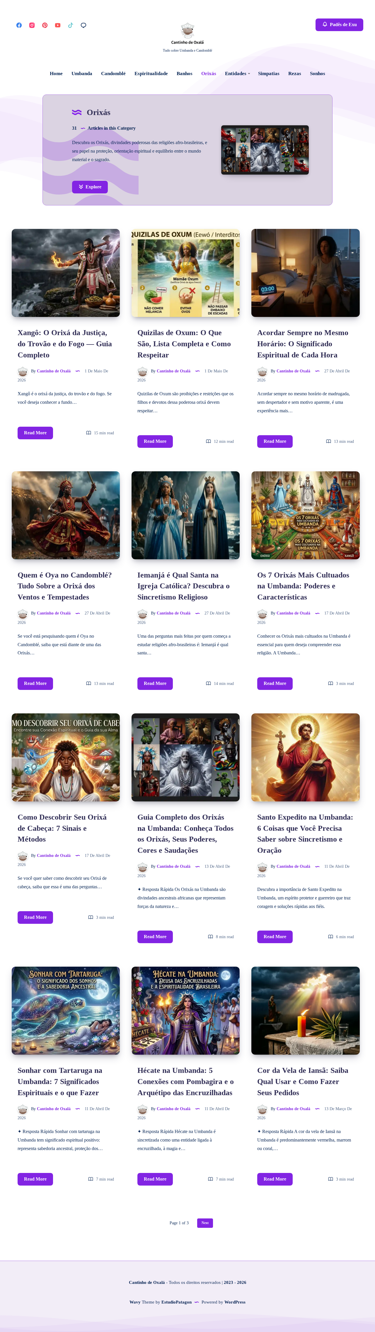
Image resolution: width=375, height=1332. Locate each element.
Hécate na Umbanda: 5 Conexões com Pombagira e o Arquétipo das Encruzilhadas (185, 1081)
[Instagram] (32, 25)
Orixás (208, 73)
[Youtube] (57, 25)
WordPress (235, 1302)
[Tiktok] (70, 25)
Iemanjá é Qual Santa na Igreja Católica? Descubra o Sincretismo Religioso (183, 586)
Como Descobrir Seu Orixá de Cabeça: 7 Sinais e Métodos (62, 828)
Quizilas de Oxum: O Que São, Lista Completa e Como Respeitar (184, 343)
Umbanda (81, 73)
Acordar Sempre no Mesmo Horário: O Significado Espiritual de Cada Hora (302, 343)
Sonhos (317, 73)
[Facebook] (19, 25)
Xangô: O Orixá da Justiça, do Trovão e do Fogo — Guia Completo (65, 343)
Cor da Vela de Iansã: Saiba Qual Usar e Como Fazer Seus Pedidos (302, 1081)
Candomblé (113, 73)
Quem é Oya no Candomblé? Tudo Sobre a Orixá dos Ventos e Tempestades (65, 586)
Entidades (235, 73)
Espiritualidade (151, 73)
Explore (92, 186)
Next (205, 1223)
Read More (38, 431)
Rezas (294, 73)
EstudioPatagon (176, 1302)
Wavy (135, 1302)
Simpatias (268, 73)
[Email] (83, 25)
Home (56, 73)
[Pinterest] (44, 25)
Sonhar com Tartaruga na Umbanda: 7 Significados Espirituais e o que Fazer (60, 1081)
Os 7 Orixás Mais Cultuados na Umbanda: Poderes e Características (303, 586)
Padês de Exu (343, 24)
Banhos (184, 73)
